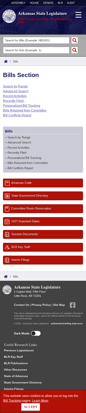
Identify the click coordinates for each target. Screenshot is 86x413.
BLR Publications (16, 363)
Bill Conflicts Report (17, 115)
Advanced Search (15, 91)
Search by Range (15, 86)
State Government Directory (23, 382)
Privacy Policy (41, 304)
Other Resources (15, 369)
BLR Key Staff (13, 356)
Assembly (18, 2)
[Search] (74, 40)
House (34, 2)
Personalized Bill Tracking (21, 105)
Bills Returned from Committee (24, 110)
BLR (60, 2)
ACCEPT (30, 407)
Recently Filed (13, 101)
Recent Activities (15, 96)
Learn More (40, 400)
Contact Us (21, 304)
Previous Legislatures (19, 350)
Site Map (59, 304)
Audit (71, 2)
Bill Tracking (12, 400)
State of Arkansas (16, 376)
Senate (48, 2)
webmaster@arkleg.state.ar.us (67, 323)
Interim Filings (14, 389)
